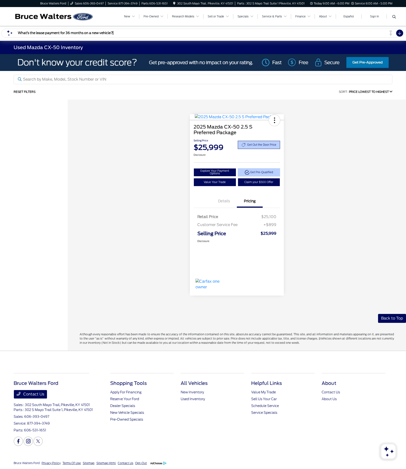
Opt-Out (141, 463)
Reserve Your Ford (124, 399)
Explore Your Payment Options (214, 172)
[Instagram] (28, 441)
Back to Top (392, 318)
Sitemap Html (106, 463)
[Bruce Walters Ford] (54, 16)
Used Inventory (193, 399)
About (329, 383)
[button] (274, 120)
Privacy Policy (51, 463)
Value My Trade (263, 392)
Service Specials (264, 412)
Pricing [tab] (250, 201)
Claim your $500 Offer (258, 182)
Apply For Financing (125, 392)
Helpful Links (266, 383)
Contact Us (33, 394)
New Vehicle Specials (127, 412)
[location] (174, 3)
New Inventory (192, 392)
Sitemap (88, 463)
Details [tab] (224, 201)
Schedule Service (265, 406)
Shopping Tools (128, 383)
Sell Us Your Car (264, 399)
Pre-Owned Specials (126, 419)
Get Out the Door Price (261, 144)
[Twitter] (38, 441)
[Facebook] (18, 441)
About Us (329, 399)
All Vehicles (194, 383)
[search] (394, 17)
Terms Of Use (71, 463)
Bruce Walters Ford (27, 463)
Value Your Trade (215, 182)
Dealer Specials (122, 406)
